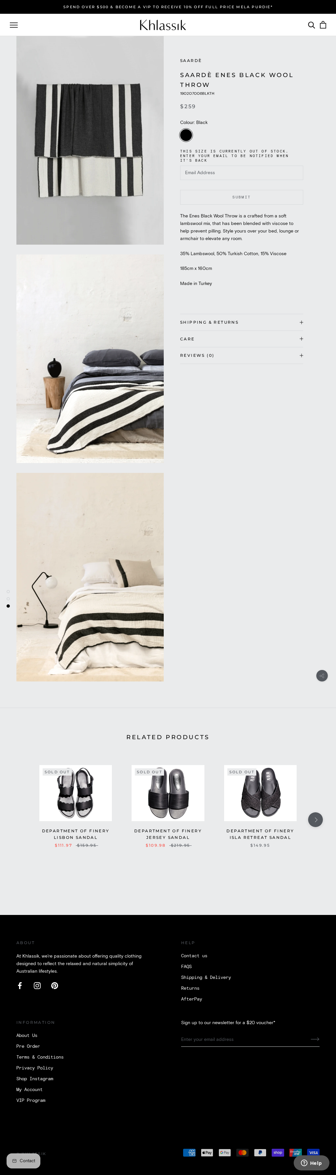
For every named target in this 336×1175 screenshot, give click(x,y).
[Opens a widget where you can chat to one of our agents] (311, 1163)
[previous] (20, 819)
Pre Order (28, 1046)
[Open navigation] (14, 25)
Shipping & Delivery (206, 978)
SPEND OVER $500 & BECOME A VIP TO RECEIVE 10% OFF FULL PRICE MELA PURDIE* (168, 7)
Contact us (194, 956)
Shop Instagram (34, 1079)
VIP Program (30, 1101)
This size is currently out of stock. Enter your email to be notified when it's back (234, 156)
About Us (26, 1036)
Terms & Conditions (40, 1057)
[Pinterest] (54, 985)
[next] (315, 819)
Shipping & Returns (209, 322)
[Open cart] (323, 25)
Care (187, 338)
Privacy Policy (34, 1068)
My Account (29, 1090)
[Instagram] (37, 985)
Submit (241, 197)
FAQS (186, 967)
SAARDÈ (191, 60)
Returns (190, 988)
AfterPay (191, 999)
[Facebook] (19, 985)
